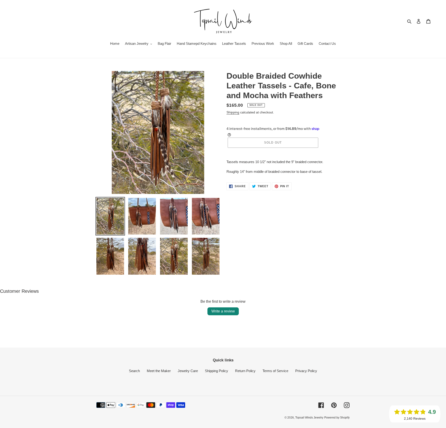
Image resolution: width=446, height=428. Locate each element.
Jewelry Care (188, 371)
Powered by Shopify (337, 417)
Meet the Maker (159, 371)
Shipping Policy (216, 371)
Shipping (232, 112)
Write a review (223, 311)
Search (134, 371)
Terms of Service (275, 371)
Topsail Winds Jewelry (309, 417)
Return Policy (245, 371)
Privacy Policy (306, 371)
